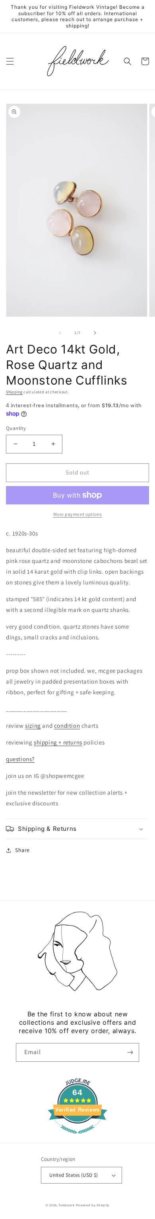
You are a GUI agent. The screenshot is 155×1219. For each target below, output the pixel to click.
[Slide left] (60, 333)
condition (67, 725)
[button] (10, 61)
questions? (20, 759)
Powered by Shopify (93, 1205)
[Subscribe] (130, 1052)
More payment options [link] (77, 514)
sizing (33, 725)
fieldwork (66, 1205)
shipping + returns (58, 742)
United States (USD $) (73, 1175)
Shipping (14, 392)
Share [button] (22, 850)
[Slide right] (95, 333)
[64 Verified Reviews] (77, 1137)
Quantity (16, 428)
